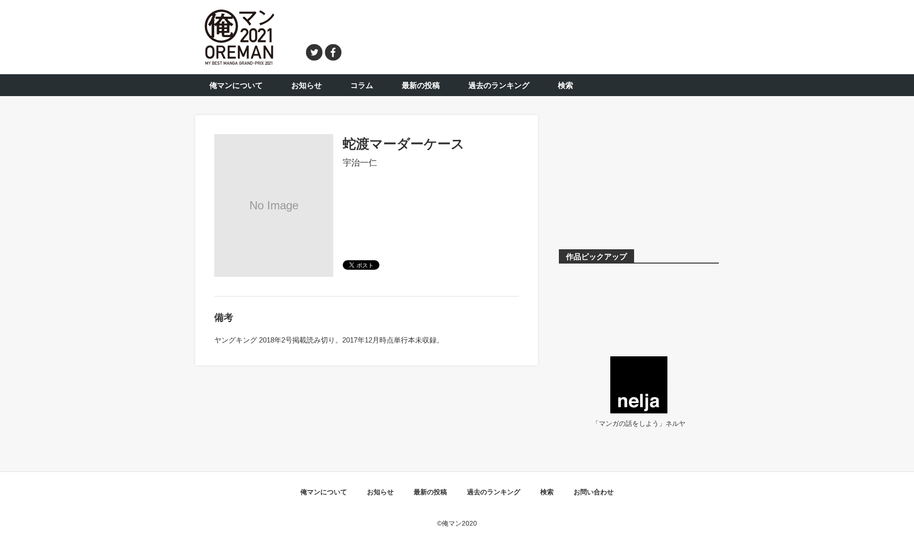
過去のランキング (498, 85)
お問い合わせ (594, 492)
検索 (565, 85)
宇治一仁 (360, 162)
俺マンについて (236, 85)
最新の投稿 (421, 85)
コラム (361, 85)
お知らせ (306, 85)
